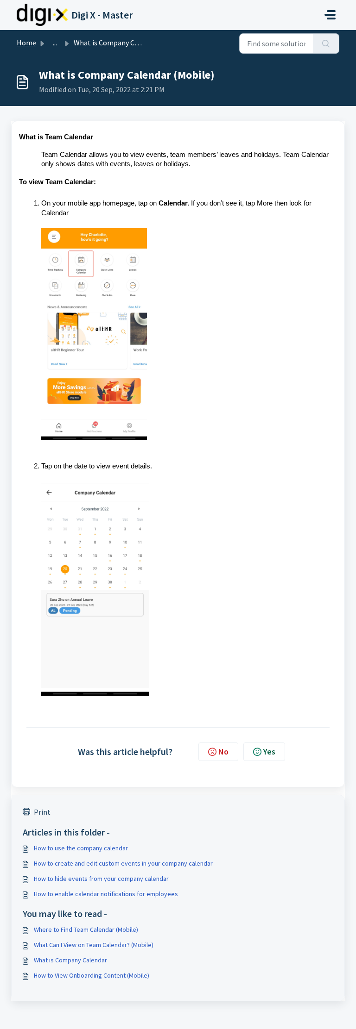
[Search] (326, 43)
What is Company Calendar (70, 960)
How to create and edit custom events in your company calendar (123, 863)
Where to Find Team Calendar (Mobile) (86, 929)
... (55, 42)
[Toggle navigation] (330, 14)
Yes (269, 751)
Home (26, 42)
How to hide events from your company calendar (101, 878)
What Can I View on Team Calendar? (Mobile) (93, 945)
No (223, 751)
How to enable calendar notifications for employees (106, 894)
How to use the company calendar (81, 848)
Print (42, 812)
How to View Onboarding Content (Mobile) (91, 975)
